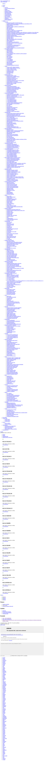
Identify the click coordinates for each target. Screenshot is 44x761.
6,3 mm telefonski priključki (11, 101)
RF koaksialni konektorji (9, 48)
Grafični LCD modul (10, 251)
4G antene (8, 73)
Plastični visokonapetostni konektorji (13, 158)
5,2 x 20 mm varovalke (11, 279)
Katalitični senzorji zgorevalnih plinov (13, 344)
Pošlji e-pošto (2, 624)
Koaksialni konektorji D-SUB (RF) (13, 65)
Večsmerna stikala (10, 207)
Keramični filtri (9, 330)
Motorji (6, 392)
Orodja (6, 408)
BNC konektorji (9, 56)
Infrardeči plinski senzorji (11, 343)
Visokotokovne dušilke (11, 310)
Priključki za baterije (8, 169)
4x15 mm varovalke (10, 278)
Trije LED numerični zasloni (12, 255)
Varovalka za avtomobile (11, 286)
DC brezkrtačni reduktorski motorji (13, 396)
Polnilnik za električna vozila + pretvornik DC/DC (15, 166)
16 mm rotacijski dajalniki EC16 (12, 337)
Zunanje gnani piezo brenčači (12, 185)
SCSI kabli (9, 232)
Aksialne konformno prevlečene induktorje (14, 307)
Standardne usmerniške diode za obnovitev (14, 263)
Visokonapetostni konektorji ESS (12, 160)
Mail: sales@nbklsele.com (7, 619)
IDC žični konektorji (10, 137)
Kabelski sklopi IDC (10, 224)
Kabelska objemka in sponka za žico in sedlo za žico (16, 210)
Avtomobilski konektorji (9, 148)
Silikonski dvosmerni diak (11, 271)
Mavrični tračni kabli (10, 223)
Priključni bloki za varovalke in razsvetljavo (14, 82)
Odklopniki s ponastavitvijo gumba (13, 276)
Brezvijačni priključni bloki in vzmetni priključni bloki (16, 116)
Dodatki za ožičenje (8, 208)
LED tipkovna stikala (10, 203)
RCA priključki (9, 104)
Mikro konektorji (10, 27)
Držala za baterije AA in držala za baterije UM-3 (15, 176)
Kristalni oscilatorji (10, 327)
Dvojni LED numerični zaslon (12, 254)
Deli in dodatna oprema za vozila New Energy (12, 157)
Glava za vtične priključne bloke (12, 118)
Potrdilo (6, 9)
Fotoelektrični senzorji (10, 352)
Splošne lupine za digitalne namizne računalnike (15, 364)
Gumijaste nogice (10, 218)
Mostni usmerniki (10, 262)
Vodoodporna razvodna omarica (12, 78)
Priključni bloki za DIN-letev (12, 123)
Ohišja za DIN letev (10, 360)
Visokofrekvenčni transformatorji (12, 317)
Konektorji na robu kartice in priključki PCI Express (16, 34)
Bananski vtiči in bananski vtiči (12, 107)
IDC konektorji (9, 28)
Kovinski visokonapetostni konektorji (13, 159)
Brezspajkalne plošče (10, 413)
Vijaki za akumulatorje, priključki (12, 173)
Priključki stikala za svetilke (11, 83)
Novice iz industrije (8, 424)
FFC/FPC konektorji (10, 29)
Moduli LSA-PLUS (10, 141)
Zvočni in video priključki (9, 93)
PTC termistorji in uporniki (11, 297)
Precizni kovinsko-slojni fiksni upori (13, 301)
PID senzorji (9, 341)
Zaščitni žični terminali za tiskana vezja (13, 115)
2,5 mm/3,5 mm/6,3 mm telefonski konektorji (14, 102)
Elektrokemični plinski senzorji (12, 340)
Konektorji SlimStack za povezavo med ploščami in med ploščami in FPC (19, 23)
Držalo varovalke (10, 287)
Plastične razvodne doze (11, 362)
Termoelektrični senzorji (11, 347)
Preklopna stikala (10, 200)
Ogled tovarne (7, 10)
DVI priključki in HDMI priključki (13, 42)
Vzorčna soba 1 (7, 419)
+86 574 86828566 (3, 1)
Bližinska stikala (9, 351)
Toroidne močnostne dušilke (11, 311)
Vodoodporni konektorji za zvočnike (13, 147)
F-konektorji (9, 55)
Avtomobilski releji (10, 377)
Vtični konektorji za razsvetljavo (12, 81)
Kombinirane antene (10, 70)
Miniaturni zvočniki (10, 189)
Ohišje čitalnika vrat (10, 368)
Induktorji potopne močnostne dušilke (13, 308)
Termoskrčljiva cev (10, 410)
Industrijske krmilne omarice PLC (12, 365)
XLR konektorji (9, 106)
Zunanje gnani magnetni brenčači (12, 187)
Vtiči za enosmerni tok (10, 98)
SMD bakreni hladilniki (11, 406)
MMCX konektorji (10, 52)
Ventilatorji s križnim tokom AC (12, 390)
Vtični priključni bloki (10, 117)
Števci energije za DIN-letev (11, 246)
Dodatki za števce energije (9, 240)
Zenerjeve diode (9, 269)
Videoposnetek (5, 425)
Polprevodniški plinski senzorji (12, 342)
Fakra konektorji (9, 54)
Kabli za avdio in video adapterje (12, 233)
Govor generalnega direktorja (10, 8)
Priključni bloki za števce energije (12, 244)
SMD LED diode (10, 249)
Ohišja (6, 356)
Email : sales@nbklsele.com (5, 0)
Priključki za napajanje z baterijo (12, 170)
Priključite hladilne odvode (11, 403)
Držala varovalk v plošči (11, 283)
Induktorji (6, 306)
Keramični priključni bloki (11, 122)
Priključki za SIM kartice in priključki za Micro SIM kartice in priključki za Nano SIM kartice (23, 32)
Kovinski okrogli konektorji (11, 91)
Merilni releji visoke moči (11, 380)
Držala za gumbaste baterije (11, 174)
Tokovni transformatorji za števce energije (14, 243)
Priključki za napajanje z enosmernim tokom (14, 96)
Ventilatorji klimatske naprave (12, 386)
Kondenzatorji (7, 319)
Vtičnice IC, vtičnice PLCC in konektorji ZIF (14, 30)
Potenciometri (7, 288)
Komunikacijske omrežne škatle (12, 366)
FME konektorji (9, 64)
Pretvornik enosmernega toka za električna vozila (15, 164)
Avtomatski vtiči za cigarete (11, 409)
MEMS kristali (9, 332)
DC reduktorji (9, 393)
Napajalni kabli (9, 226)
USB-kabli (9, 225)
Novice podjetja (7, 423)
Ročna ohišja (9, 361)
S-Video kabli (9, 239)
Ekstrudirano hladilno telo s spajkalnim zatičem (15, 404)
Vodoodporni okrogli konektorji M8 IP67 (14, 88)
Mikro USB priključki (10, 40)
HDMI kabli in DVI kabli (11, 237)
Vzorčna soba (5, 418)
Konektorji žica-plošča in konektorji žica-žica (14, 22)
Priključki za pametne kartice (12, 35)
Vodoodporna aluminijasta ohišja (12, 373)
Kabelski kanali (9, 214)
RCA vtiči (8, 105)
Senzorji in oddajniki (8, 339)
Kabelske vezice (9, 211)
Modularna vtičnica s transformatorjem (13, 131)
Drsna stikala (9, 204)
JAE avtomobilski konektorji (12, 153)
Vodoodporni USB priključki (12, 144)
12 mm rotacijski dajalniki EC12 (12, 336)
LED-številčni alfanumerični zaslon (13, 257)
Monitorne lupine (10, 369)
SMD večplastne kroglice (11, 314)
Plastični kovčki (9, 363)
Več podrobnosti (5, 444)
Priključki (6, 21)
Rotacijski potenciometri (11, 294)
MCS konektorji (9, 121)
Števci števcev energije (11, 241)
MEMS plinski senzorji (11, 345)
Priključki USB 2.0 (10, 38)
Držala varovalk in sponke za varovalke (13, 282)
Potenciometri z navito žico (11, 291)
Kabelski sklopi (7, 221)
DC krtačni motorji (10, 394)
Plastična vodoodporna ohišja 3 (12, 374)
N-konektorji (9, 58)
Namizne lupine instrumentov (12, 367)
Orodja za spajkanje (10, 415)
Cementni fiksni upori (10, 303)
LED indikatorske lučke (11, 259)
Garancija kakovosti (8, 15)
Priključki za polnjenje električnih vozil (13, 167)
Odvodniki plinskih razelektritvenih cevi (13, 284)
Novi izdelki (5, 417)
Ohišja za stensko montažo (11, 359)
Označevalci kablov (10, 220)
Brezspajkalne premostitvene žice (12, 414)
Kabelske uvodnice (10, 212)
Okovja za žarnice (10, 84)
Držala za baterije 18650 (11, 175)
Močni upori (9, 296)
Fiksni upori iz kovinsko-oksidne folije (13, 302)
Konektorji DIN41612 (10, 46)
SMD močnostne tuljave (11, 309)
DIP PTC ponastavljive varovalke (12, 275)
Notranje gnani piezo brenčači (12, 184)
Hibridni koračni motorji (11, 399)
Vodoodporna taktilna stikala (12, 198)
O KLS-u (6, 7)
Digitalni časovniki (10, 383)
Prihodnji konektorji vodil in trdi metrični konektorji (15, 47)
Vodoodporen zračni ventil (11, 79)
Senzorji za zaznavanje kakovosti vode (13, 348)
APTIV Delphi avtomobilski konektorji (13, 152)
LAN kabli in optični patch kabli (12, 228)
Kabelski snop (9, 227)
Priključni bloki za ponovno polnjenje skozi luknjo (15, 113)
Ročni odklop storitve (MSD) (12, 162)
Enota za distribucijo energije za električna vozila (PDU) (16, 163)
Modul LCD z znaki (10, 250)
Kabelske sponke (10, 213)
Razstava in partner (8, 11)
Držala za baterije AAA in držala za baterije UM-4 (15, 177)
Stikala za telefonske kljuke (11, 205)
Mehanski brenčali (10, 188)
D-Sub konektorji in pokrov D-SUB (13, 31)
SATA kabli (9, 230)
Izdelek (4, 20)
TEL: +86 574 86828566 (7, 618)
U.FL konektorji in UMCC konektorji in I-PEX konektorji (17, 53)
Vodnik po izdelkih (6, 604)
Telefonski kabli (9, 229)
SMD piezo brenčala (10, 182)
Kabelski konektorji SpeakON (12, 109)
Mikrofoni (8, 191)
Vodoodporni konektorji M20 (12, 92)
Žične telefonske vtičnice (11, 140)
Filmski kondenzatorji (10, 322)
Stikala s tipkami (9, 202)
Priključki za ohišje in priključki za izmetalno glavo (15, 26)
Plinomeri (8, 247)
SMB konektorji (9, 50)
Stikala (6, 195)
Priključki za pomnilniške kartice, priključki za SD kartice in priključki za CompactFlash (22, 33)
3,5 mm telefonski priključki (11, 100)
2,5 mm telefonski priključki (11, 99)
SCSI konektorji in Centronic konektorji (13, 44)
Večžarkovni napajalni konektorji (12, 180)
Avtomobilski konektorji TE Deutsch (13, 150)
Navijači (6, 384)
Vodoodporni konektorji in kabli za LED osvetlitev (15, 80)
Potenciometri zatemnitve (11, 293)
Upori (6, 295)
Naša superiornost (8, 13)
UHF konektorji (9, 63)
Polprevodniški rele (10, 378)
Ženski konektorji (10, 25)
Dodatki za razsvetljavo (9, 74)
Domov (4, 5)
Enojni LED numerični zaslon (12, 253)
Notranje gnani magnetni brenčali (12, 186)
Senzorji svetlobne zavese (11, 355)
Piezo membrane (10, 192)
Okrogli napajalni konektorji (11, 86)
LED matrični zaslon (10, 252)
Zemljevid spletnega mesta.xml (8, 606)
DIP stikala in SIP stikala (11, 199)
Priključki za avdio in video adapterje (13, 111)
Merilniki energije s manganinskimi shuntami (14, 242)
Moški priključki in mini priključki (12, 24)
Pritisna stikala (9, 201)
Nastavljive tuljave (10, 312)
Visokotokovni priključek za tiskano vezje (14, 127)
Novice (4, 422)
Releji (6, 375)
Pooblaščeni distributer (8, 12)
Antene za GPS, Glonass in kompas (13, 67)
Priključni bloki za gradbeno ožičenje (13, 76)
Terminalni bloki (7, 112)
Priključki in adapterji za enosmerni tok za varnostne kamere (17, 412)
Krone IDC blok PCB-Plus (11, 142)
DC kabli (8, 238)
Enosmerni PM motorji (11, 397)
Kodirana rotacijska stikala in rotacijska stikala (14, 206)
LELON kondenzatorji (11, 320)
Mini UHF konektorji (10, 62)
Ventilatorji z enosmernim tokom (12, 385)
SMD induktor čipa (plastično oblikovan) (14, 316)
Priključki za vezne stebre (11, 108)
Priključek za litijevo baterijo (12, 172)
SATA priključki (9, 41)
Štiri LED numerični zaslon (11, 256)
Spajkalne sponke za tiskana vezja (12, 126)
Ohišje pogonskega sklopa (11, 370)
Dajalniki (6, 333)
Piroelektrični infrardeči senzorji (12, 349)
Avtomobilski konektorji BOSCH (12, 151)
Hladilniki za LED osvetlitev (12, 407)
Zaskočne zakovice (10, 216)
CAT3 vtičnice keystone (11, 138)
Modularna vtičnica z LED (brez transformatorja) (15, 130)
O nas (4, 6)
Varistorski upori (9, 298)
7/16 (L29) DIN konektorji (11, 61)
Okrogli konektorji (8, 85)
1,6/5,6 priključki (10, 60)
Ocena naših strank (8, 14)
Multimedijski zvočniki (11, 190)
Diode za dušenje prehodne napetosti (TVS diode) (15, 268)
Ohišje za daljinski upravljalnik (12, 372)
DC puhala (9, 387)
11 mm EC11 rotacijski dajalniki (12, 335)
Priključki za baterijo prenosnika (12, 179)
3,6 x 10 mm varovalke (11, 277)
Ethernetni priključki (8, 128)
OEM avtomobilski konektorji (12, 156)
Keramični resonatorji (10, 329)
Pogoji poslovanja (8, 19)
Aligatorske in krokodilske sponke (12, 416)
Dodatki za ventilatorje (11, 391)
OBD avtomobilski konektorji (12, 155)
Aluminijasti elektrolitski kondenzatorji (13, 321)
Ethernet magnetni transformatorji (12, 135)
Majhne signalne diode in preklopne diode (14, 270)
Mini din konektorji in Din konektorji (13, 103)
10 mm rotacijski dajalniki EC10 (12, 334)
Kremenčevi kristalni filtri (11, 328)
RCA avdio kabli (10, 235)
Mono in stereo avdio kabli (11, 236)
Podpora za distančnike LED (12, 260)
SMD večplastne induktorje (11, 315)
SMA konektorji (9, 49)
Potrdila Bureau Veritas (9, 18)
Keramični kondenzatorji (11, 323)
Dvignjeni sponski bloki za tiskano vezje (14, 114)
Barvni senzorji (9, 354)
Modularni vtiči (9, 133)
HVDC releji (9, 168)
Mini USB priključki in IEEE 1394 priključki (14, 39)
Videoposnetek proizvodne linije (10, 426)
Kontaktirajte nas (5, 429)
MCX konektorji (10, 51)
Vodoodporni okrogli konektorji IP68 (13, 87)
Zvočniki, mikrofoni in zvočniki (10, 181)
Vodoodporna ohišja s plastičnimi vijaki (13, 358)
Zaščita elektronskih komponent (12, 219)
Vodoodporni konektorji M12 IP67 (13, 89)
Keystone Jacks (9, 136)
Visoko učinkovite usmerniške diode (13, 264)
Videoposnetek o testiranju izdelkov (11, 428)
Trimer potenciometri (10, 290)
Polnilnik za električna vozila (12, 165)
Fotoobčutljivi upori (10, 304)
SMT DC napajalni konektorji (12, 95)
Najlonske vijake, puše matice (12, 215)
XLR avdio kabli (10, 234)
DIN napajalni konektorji (11, 97)
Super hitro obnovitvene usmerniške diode (14, 266)
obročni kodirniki (10, 338)
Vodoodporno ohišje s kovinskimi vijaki (13, 357)
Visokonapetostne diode (11, 272)
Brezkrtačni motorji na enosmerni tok (13, 395)
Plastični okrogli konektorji (11, 90)
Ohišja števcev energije (11, 245)
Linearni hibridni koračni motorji (12, 400)
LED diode (9, 258)
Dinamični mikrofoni (10, 194)
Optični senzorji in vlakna (11, 353)
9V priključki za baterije (11, 178)
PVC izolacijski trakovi (11, 411)
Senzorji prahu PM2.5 (10, 346)
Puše (7, 217)
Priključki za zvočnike (10, 110)
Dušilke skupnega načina (11, 313)
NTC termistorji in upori (11, 305)
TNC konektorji (9, 57)
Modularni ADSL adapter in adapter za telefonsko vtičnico (17, 139)
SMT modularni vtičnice (11, 132)
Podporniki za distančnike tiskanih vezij (13, 209)
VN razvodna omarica (10, 161)
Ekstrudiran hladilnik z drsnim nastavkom (14, 405)
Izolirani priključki (10, 124)
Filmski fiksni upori (10, 300)
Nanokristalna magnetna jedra (12, 318)
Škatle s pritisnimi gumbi (11, 371)
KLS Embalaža (7, 16)
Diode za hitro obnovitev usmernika (13, 265)
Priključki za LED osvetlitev (11, 75)
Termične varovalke (10, 285)
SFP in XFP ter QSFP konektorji (12, 134)
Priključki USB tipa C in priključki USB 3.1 (14, 36)
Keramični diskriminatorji (11, 331)
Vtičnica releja (9, 382)
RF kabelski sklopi (10, 72)
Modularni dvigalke (10, 129)
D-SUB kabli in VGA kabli (11, 231)
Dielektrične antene (10, 71)
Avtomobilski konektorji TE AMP (12, 149)
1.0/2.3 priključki (10, 59)
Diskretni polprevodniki (9, 261)
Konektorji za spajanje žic (11, 77)
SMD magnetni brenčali (11, 183)
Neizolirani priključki (10, 125)
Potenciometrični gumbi (11, 292)
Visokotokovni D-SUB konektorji (12, 45)
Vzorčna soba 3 (7, 421)
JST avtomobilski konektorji (11, 154)
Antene (6, 66)
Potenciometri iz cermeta (11, 289)
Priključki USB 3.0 (10, 37)
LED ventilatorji (9, 388)
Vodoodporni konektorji (9, 143)
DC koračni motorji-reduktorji (12, 398)
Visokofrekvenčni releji (11, 381)
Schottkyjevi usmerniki (11, 267)
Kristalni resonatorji (10, 326)
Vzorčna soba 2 (7, 420)
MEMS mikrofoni (10, 193)
